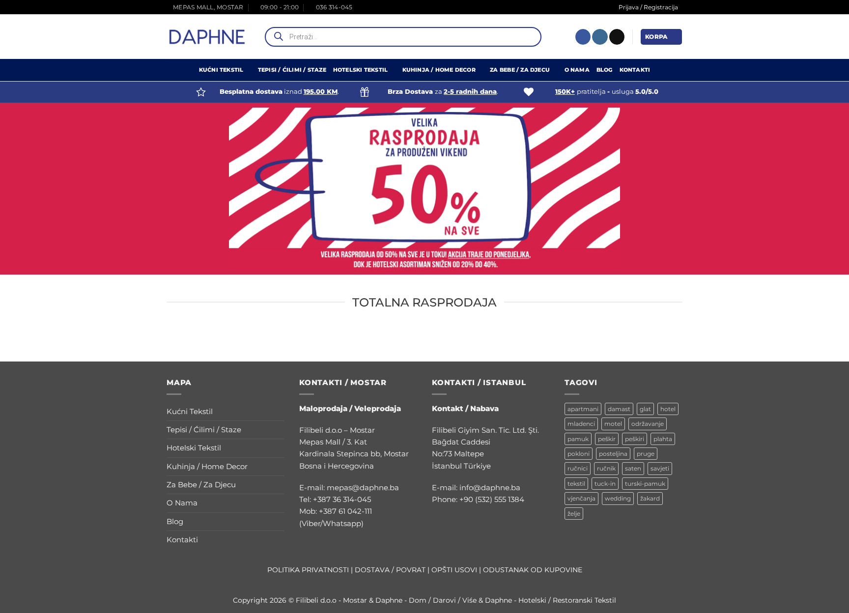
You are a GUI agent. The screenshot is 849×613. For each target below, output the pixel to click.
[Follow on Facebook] (583, 37)
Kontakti (635, 70)
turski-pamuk (645, 483)
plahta (662, 439)
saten (633, 468)
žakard (650, 498)
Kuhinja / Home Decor (439, 70)
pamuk (578, 439)
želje (573, 513)
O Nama (577, 70)
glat (645, 409)
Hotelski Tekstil (360, 70)
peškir (607, 439)
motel (613, 423)
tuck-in (605, 483)
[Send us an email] (616, 37)
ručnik (606, 468)
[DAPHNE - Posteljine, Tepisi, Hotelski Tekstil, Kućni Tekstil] (207, 37)
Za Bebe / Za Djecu (520, 70)
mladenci (581, 423)
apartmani (582, 409)
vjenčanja (581, 498)
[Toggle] (278, 411)
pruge (645, 453)
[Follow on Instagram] (599, 37)
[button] (661, 36)
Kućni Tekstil (221, 70)
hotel (668, 409)
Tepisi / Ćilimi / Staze (292, 70)
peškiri (634, 439)
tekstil (576, 483)
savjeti (660, 468)
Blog (604, 70)
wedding (618, 498)
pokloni (578, 453)
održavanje (647, 423)
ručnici (577, 468)
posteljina (613, 453)
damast (619, 409)
